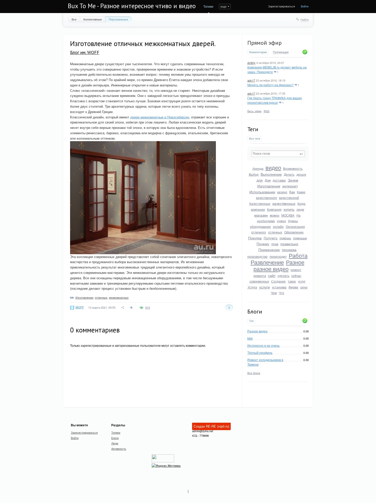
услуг (301, 281)
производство (257, 256)
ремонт (296, 269)
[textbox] (278, 153)
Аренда (257, 168)
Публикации (281, 52)
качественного (266, 197)
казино (282, 192)
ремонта (259, 275)
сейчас (296, 275)
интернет (290, 185)
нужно (281, 221)
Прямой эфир (264, 42)
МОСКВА (287, 215)
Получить (271, 238)
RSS (266, 111)
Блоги (115, 438)
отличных (275, 232)
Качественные (259, 203)
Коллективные (92, 19)
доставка (279, 180)
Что (281, 292)
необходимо (266, 221)
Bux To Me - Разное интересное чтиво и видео (132, 6)
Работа (298, 255)
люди (300, 209)
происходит (278, 256)
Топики (208, 6)
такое (292, 281)
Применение (269, 249)
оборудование (260, 226)
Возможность (293, 168)
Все (74, 19)
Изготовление (268, 185)
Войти (304, 6)
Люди (114, 443)
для (260, 180)
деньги (301, 174)
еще (223, 6)
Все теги (254, 138)
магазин (261, 215)
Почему (263, 243)
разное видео (271, 269)
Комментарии (258, 52)
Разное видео (257, 331)
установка (279, 287)
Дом (268, 180)
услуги (264, 286)
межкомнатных (119, 297)
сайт (271, 275)
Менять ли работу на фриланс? (270, 85)
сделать (283, 275)
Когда (301, 203)
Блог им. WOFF (84, 52)
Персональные (118, 19)
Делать (289, 174)
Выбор (254, 174)
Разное (295, 262)
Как (292, 191)
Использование (262, 191)
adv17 (251, 80)
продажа (289, 249)
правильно (289, 243)
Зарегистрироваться (281, 6)
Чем (274, 292)
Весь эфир (254, 111)
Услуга (252, 287)
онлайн (278, 226)
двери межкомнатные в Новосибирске (159, 117)
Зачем (293, 180)
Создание (278, 281)
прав (274, 244)
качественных (283, 203)
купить (289, 209)
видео (273, 167)
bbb (250, 338)
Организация (295, 226)
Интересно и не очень (263, 345)
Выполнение (271, 174)
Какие (301, 192)
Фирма (293, 287)
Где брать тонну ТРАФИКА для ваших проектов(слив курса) (274, 100)
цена (303, 287)
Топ (251, 320)
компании (258, 209)
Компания (274, 209)
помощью (300, 238)
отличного (258, 232)
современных (259, 281)
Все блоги (253, 373)
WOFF (79, 307)
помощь (285, 238)
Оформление (294, 232)
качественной (289, 197)
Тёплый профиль (259, 352)
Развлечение (267, 262)
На (298, 215)
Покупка (255, 237)
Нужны (293, 221)
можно (274, 215)
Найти (304, 19)
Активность (118, 448)
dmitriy (251, 63)
